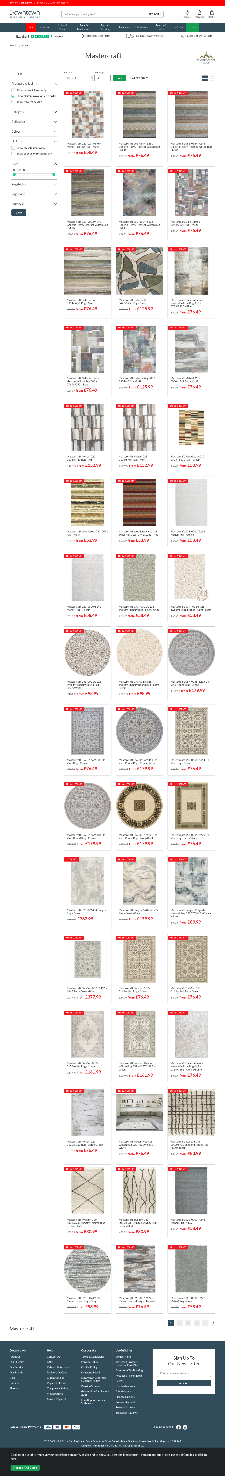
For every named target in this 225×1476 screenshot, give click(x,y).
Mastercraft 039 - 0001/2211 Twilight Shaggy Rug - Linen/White (139, 608)
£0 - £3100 (18, 170)
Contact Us (53, 1356)
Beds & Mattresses (84, 27)
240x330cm (201, 235)
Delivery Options (57, 1372)
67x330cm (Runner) (182, 986)
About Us (15, 1356)
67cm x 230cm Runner (139, 144)
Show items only (31, 90)
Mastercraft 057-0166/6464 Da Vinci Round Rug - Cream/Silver (138, 761)
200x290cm (180, 235)
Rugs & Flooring (105, 27)
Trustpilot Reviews (126, 1412)
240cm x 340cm (97, 1076)
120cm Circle (76, 689)
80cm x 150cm (139, 156)
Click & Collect (55, 1377)
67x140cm (180, 523)
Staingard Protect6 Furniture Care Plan (127, 1363)
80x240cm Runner (149, 529)
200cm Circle (87, 694)
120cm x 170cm (128, 127)
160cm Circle (97, 689)
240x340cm (201, 466)
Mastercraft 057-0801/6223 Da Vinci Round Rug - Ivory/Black (138, 836)
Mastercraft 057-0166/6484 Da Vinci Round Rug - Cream (86, 836)
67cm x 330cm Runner (139, 150)
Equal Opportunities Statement (93, 1401)
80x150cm (180, 217)
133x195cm (180, 229)
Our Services (17, 1367)
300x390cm (180, 833)
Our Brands (16, 1372)
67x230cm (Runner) (200, 980)
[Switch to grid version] (204, 80)
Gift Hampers (123, 1391)
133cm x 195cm (149, 127)
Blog (12, 1377)
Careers (14, 1383)
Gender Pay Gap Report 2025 (95, 1393)
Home (13, 45)
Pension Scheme (90, 1386)
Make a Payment (56, 1398)
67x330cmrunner (181, 839)
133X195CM (201, 1290)
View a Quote (55, 1393)
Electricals (141, 27)
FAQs (50, 1361)
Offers (192, 27)
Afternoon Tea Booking (129, 1370)
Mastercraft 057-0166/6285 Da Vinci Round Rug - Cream (190, 683)
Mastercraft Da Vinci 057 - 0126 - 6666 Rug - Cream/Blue (87, 990)
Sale (31, 27)
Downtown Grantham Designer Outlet (93, 1379)
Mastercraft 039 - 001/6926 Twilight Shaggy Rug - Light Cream (191, 608)
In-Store (179, 27)
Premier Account (125, 1402)
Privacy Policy (89, 1361)
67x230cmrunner (201, 833)
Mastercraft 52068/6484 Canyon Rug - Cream (87, 911)
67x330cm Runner (201, 223)
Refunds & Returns (58, 1367)
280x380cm (191, 313)
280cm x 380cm (201, 139)
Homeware (124, 27)
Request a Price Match (128, 1375)
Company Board (90, 1372)
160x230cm (201, 229)
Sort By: (68, 72)
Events (119, 1380)
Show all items (36, 95)
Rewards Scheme (125, 1407)
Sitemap (14, 1388)
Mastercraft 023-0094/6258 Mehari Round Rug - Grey (84, 1299)
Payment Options (57, 1383)
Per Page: (99, 72)
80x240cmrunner (201, 454)
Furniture (44, 27)
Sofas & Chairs (62, 27)
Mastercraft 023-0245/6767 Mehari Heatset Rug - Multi (84, 145)
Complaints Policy (57, 1388)
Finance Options (125, 1396)
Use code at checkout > (39, 2)
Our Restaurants (125, 1386)
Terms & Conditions (92, 1356)
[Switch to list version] (212, 80)
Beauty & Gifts (160, 27)
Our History (17, 1361)
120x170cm (179, 223)
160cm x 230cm (128, 133)
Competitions (123, 1356)
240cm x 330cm (139, 139)
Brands (25, 45)
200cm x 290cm (149, 133)
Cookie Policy (89, 1367)
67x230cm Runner (201, 217)
